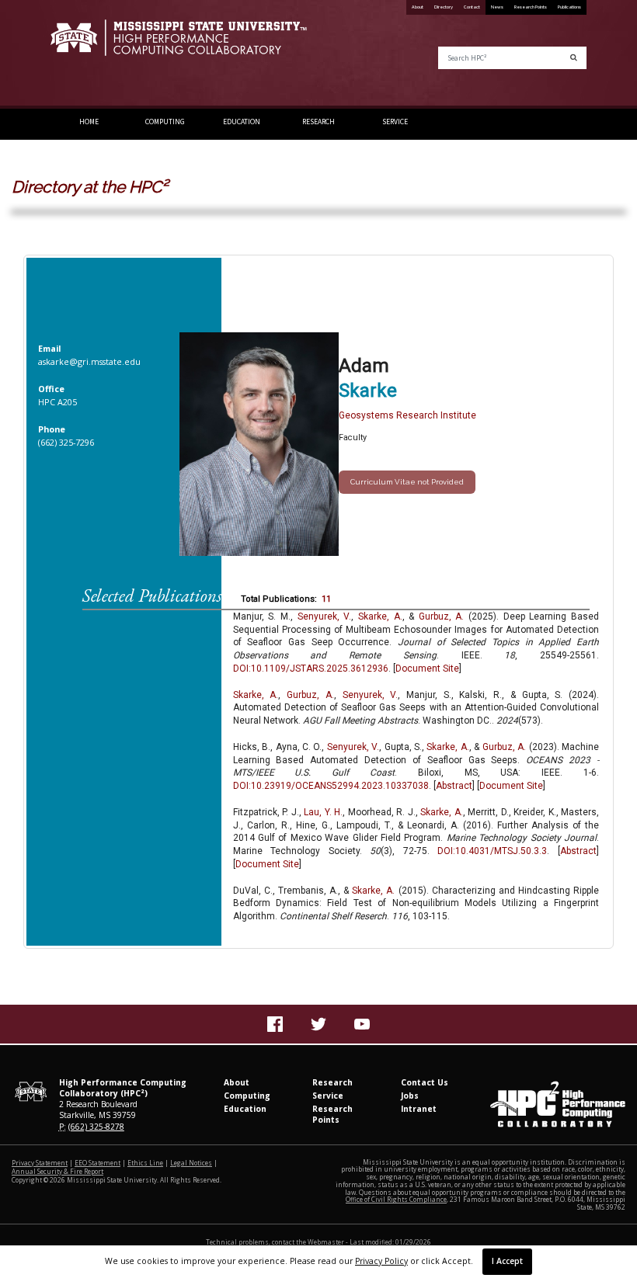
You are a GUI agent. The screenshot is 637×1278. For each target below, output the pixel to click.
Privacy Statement (40, 1162)
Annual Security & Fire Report (57, 1171)
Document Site (427, 668)
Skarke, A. (380, 616)
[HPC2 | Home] (178, 44)
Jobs (410, 1095)
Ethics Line (145, 1162)
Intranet (419, 1108)
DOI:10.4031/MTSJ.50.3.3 (492, 851)
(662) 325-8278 (96, 1126)
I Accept (507, 1260)
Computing (165, 122)
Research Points (530, 7)
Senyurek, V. (325, 616)
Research (318, 122)
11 (326, 599)
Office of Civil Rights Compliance (396, 1199)
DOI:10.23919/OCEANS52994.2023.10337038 (331, 785)
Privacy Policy (381, 1260)
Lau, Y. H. (323, 812)
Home (89, 122)
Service (395, 122)
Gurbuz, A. (442, 616)
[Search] (574, 58)
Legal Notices (191, 1162)
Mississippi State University (89, 54)
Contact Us (424, 1082)
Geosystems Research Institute (407, 415)
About (417, 7)
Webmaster (326, 1242)
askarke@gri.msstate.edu (89, 361)
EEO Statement (97, 1162)
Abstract (454, 785)
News (497, 7)
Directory (443, 7)
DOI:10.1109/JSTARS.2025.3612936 (310, 668)
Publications (569, 7)
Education (241, 122)
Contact (472, 7)
